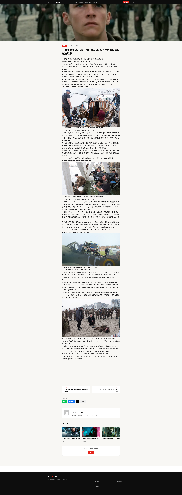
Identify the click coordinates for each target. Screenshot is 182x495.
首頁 (65, 2)
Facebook (71, 401)
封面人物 (95, 2)
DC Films (97, 484)
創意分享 (81, 2)
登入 (91, 452)
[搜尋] (133, 2)
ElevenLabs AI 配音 (120, 479)
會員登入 (126, 2)
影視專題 (70, 2)
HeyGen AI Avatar (120, 484)
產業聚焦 (75, 2)
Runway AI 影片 (120, 481)
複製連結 (82, 401)
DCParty (97, 481)
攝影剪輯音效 (88, 2)
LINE (64, 401)
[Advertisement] (91, 372)
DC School (54, 2)
